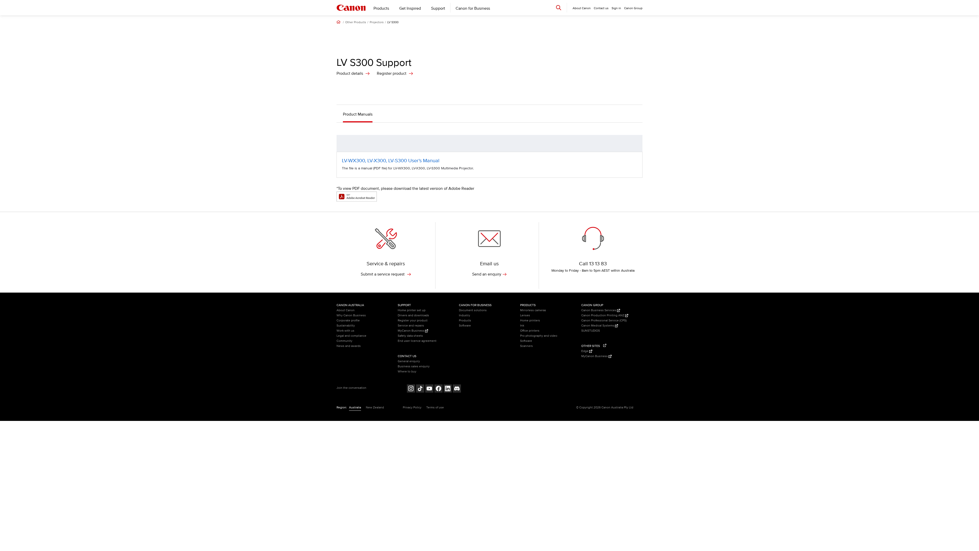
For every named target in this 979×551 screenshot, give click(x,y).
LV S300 (392, 22)
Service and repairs (411, 326)
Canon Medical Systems (598, 326)
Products (381, 8)
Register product (391, 73)
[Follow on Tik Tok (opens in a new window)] (420, 389)
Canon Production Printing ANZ (603, 315)
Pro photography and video (538, 336)
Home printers (530, 320)
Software (465, 326)
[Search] (558, 7)
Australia (355, 407)
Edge (585, 351)
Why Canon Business (351, 315)
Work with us (345, 331)
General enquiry (409, 361)
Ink (522, 326)
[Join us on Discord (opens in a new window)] (457, 389)
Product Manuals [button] (357, 114)
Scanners (526, 346)
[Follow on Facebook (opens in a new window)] (438, 389)
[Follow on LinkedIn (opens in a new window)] (448, 389)
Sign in (616, 8)
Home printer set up (412, 310)
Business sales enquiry (414, 366)
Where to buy (407, 371)
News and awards (349, 346)
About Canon (346, 310)
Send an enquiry (486, 274)
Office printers (529, 331)
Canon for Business (473, 8)
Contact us (601, 8)
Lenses (525, 315)
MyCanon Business (411, 331)
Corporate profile (348, 320)
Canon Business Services (599, 310)
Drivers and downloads (413, 315)
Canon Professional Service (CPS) (604, 320)
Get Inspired (410, 8)
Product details (350, 73)
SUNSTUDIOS (590, 331)
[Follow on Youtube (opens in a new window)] (429, 389)
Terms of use (435, 407)
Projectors (377, 22)
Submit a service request (383, 274)
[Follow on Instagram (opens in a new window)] (411, 389)
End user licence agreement (417, 341)
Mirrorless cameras (533, 310)
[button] (636, 143)
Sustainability (346, 326)
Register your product (413, 320)
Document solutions (473, 310)
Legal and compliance (351, 336)
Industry (464, 315)
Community (344, 341)
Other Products (355, 22)
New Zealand (375, 407)
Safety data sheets (410, 336)
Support (438, 8)
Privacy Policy (412, 407)
